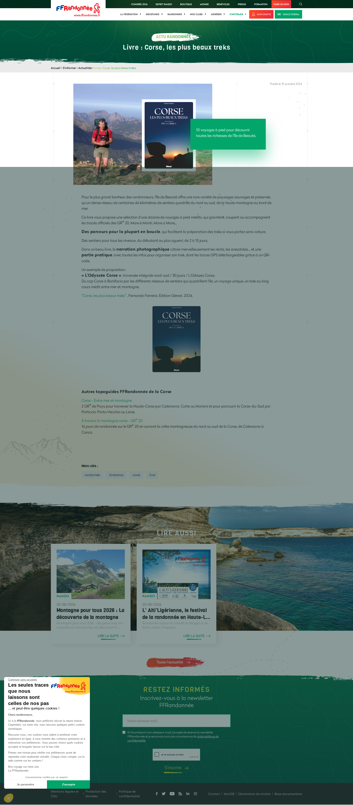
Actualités (85, 68)
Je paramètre (25, 784)
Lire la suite (108, 636)
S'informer (236, 14)
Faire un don (281, 4)
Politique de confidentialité (129, 793)
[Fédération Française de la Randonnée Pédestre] (78, 9)
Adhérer (216, 14)
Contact (214, 794)
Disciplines (152, 14)
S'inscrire (172, 767)
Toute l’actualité (170, 662)
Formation (260, 4)
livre (152, 475)
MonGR (204, 4)
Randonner (175, 14)
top (228, 777)
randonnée (92, 475)
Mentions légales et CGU (65, 793)
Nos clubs (196, 14)
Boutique (186, 4)
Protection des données (96, 793)
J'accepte (68, 784)
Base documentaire (288, 794)
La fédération (129, 14)
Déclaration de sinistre (254, 794)
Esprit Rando (164, 4)
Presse (242, 4)
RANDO (63, 596)
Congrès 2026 (139, 4)
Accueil (55, 68)
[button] (8, 798)
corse (136, 475)
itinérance (116, 475)
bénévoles (223, 4)
